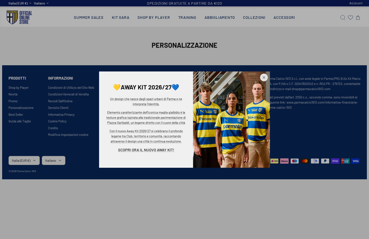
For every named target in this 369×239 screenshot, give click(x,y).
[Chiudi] (264, 77)
